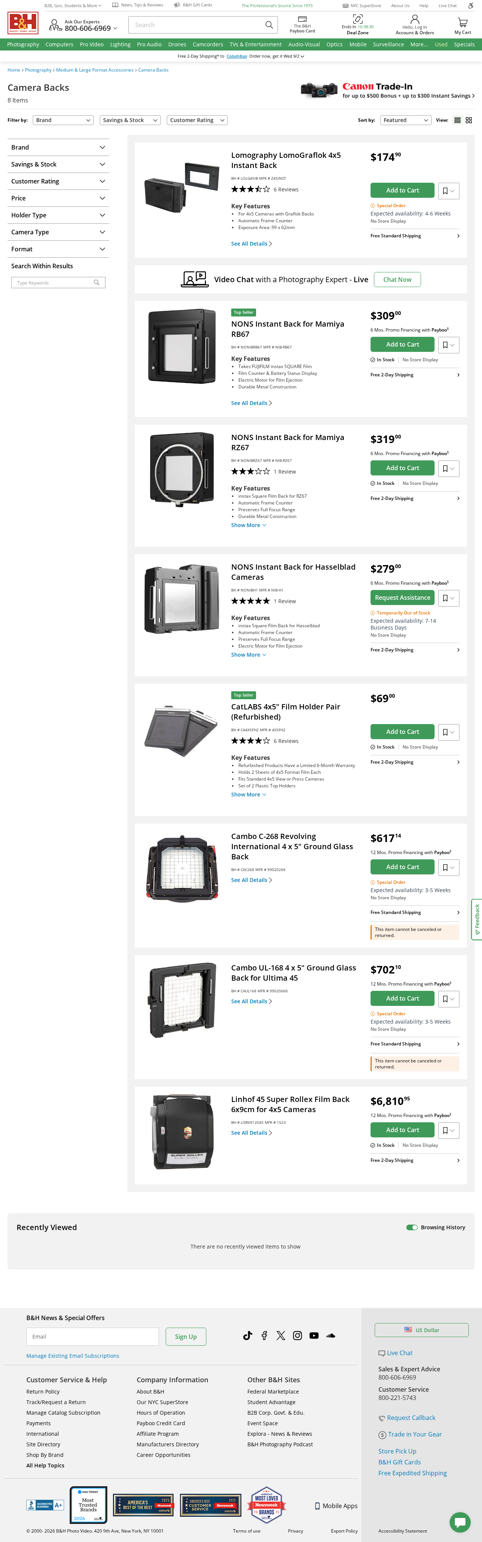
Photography (38, 70)
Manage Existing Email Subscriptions (72, 1355)
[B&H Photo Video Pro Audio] (26, 23)
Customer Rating (192, 120)
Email (39, 1336)
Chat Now (397, 279)
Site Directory (43, 1444)
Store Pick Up (397, 1451)
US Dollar (427, 1330)
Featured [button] (395, 120)
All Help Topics (45, 1465)
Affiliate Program (158, 1433)
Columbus (237, 56)
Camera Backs (153, 70)
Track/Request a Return (56, 1402)
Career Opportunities (164, 1454)
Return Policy (42, 1391)
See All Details (249, 243)
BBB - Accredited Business (45, 1505)
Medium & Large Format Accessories (95, 70)
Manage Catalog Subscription (63, 1412)
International (42, 1433)
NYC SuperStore (366, 5)
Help (424, 5)
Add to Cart (402, 190)
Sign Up (186, 1337)
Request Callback (411, 1418)
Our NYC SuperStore (162, 1402)
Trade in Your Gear (415, 1434)
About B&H (150, 1391)
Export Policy (344, 1531)
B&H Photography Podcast (280, 1444)
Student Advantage (271, 1402)
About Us (400, 5)
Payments (38, 1423)
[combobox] (406, 120)
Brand (44, 120)
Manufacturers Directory (168, 1444)
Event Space (262, 1423)
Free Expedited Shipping (412, 1473)
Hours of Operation (161, 1412)
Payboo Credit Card (161, 1423)
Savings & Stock (123, 120)
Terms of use (247, 1531)
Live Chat (448, 5)
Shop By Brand (45, 1454)
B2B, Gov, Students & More (70, 5)
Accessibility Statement (402, 1531)
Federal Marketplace (273, 1391)
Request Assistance (402, 597)
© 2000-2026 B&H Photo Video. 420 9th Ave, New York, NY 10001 (95, 1531)
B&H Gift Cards (399, 1462)
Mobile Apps (340, 1506)
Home (14, 70)
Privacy (295, 1531)
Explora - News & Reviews (279, 1433)
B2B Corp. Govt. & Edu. (276, 1412)
